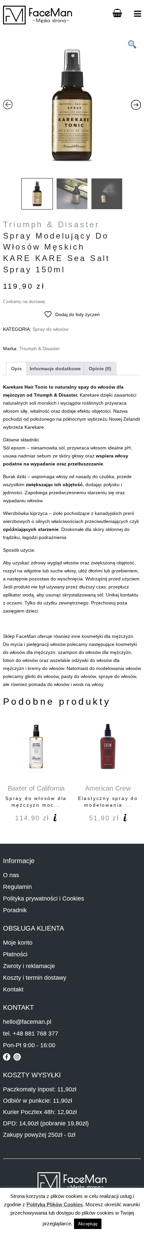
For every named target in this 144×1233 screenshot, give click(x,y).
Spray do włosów (50, 329)
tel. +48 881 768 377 (30, 1033)
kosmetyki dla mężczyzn (107, 636)
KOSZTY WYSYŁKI (32, 1075)
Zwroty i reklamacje (29, 966)
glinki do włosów (42, 676)
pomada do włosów (48, 684)
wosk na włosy (88, 684)
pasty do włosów (78, 676)
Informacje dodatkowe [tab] (55, 368)
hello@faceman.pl (27, 1021)
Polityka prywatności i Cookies (43, 898)
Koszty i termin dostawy (34, 977)
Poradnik (15, 910)
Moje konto (17, 942)
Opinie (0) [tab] (100, 368)
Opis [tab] (16, 368)
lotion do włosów (20, 660)
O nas (11, 875)
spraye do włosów (117, 676)
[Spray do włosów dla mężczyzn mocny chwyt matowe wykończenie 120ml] (36, 746)
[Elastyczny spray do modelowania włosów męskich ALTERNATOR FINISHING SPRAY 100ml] (108, 746)
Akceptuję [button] (87, 1223)
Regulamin (17, 886)
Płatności (15, 954)
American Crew (108, 788)
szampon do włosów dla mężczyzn (94, 652)
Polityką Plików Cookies (54, 1204)
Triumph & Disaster (51, 224)
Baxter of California (36, 788)
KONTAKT (18, 1007)
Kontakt (13, 989)
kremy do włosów (46, 668)
